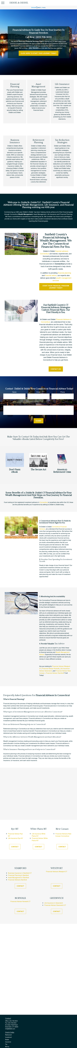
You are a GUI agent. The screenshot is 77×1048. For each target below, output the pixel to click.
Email (38, 392)
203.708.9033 (13, 1021)
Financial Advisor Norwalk (50, 668)
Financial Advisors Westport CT (56, 871)
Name (14, 392)
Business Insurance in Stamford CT (20, 873)
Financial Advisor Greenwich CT (55, 905)
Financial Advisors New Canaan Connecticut (63, 835)
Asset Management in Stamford (18, 877)
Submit (38, 421)
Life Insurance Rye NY (15, 838)
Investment (8, 1037)
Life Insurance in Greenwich (53, 903)
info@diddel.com (10, 1029)
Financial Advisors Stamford (17, 880)
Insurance (8, 1042)
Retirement (8, 1035)
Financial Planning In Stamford (18, 875)
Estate (7, 1039)
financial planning (64, 273)
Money (7, 1046)
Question (38, 404)
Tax (6, 1044)
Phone (62, 392)
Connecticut (44, 502)
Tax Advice (59, 643)
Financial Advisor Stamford (55, 673)
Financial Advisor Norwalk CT (20, 901)
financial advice (51, 275)
